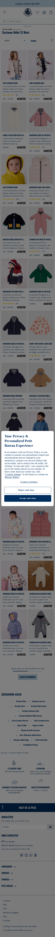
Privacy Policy (12, 477)
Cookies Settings (29, 482)
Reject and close (26, 490)
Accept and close (28, 498)
